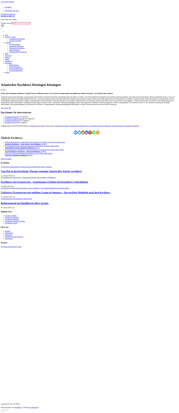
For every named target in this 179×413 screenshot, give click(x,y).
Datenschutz (9, 233)
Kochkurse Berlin (11, 216)
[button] (9, 78)
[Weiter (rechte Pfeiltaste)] (4, 411)
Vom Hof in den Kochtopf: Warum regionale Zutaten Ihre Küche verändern (41, 171)
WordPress (18, 407)
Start (6, 35)
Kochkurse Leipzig (11, 223)
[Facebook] (75, 130)
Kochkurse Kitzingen (12, 117)
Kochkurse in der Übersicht (14, 237)
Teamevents (9, 238)
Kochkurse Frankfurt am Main (15, 221)
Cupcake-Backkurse (15, 70)
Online (7, 72)
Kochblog (8, 7)
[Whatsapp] (94, 130)
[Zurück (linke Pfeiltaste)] (1, 411)
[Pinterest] (90, 130)
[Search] (2, 25)
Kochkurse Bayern (11, 122)
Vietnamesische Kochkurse (18, 52)
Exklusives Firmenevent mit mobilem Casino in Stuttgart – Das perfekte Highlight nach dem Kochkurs (55, 192)
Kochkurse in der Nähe (37, 126)
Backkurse (8, 63)
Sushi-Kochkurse (14, 44)
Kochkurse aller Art (8, 16)
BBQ (6, 54)
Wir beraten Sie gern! (12, 11)
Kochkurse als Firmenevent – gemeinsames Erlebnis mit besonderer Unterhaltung (44, 182)
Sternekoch (8, 61)
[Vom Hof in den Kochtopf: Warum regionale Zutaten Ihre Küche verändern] (26, 167)
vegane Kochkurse (15, 41)
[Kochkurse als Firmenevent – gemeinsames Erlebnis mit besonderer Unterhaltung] (28, 177)
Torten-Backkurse (15, 67)
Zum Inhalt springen (7, 2)
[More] (98, 130)
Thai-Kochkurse (14, 50)
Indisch (7, 57)
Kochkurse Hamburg (12, 217)
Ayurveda (8, 56)
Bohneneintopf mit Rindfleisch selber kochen (24, 203)
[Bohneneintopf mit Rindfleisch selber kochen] (16, 199)
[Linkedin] (86, 130)
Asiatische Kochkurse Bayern (14, 119)
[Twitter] (79, 130)
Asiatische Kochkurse (12, 120)
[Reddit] (83, 130)
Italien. (7, 59)
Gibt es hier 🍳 (6, 108)
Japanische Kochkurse (16, 46)
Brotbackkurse (14, 65)
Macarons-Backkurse (16, 69)
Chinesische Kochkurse (17, 48)
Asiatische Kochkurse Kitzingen (100, 126)
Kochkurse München (12, 219)
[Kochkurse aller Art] (5, 31)
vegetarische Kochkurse (17, 39)
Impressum (8, 235)
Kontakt (7, 231)
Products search (6, 23)
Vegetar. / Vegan (10, 37)
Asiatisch (8, 42)
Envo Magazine (33, 407)
